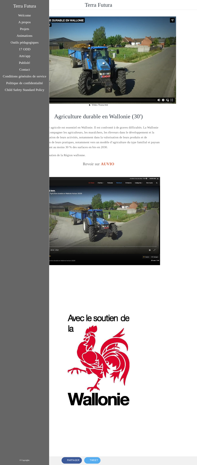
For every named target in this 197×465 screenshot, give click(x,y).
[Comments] (181, 460)
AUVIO (107, 164)
